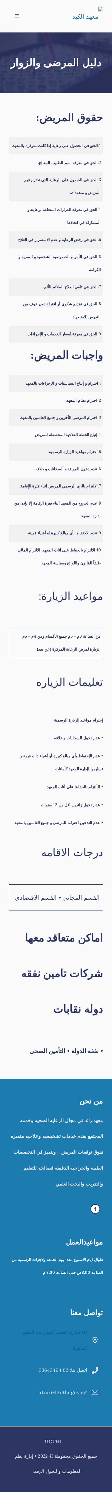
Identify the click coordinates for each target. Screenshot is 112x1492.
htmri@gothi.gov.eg (63, 1392)
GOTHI (53, 1441)
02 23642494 (54, 1370)
